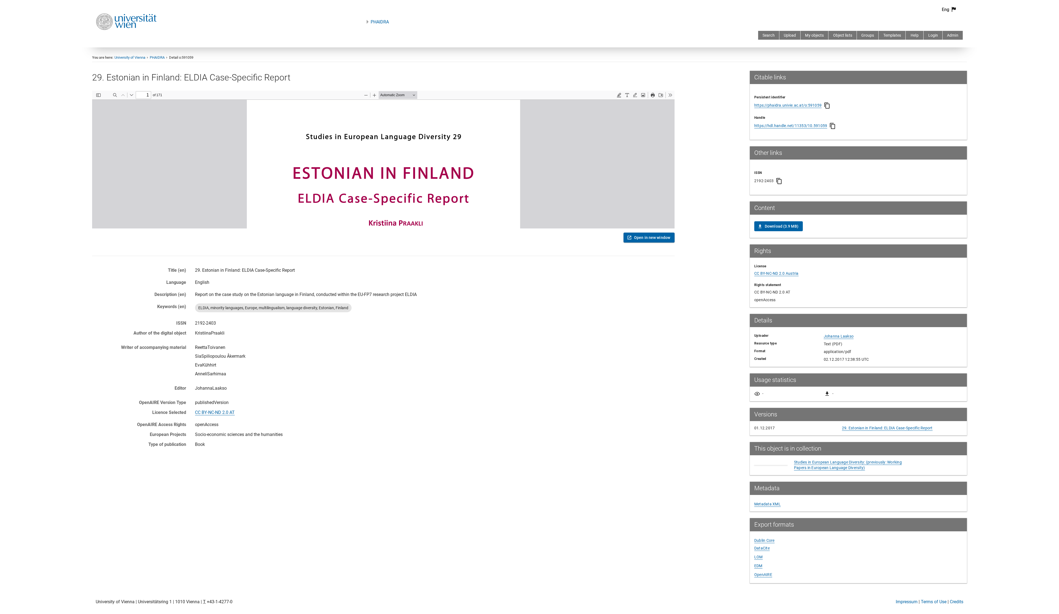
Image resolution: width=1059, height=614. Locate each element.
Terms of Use (933, 601)
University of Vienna (129, 57)
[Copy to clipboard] (827, 105)
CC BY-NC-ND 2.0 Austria (776, 273)
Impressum (907, 601)
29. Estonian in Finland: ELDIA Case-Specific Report (887, 428)
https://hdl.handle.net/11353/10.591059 (790, 125)
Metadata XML (767, 504)
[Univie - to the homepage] (126, 37)
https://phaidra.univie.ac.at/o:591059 (788, 105)
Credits (956, 601)
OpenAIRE (763, 574)
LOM (758, 557)
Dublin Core (764, 540)
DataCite (762, 548)
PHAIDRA (380, 22)
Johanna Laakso (839, 336)
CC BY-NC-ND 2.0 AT (215, 412)
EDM (758, 566)
